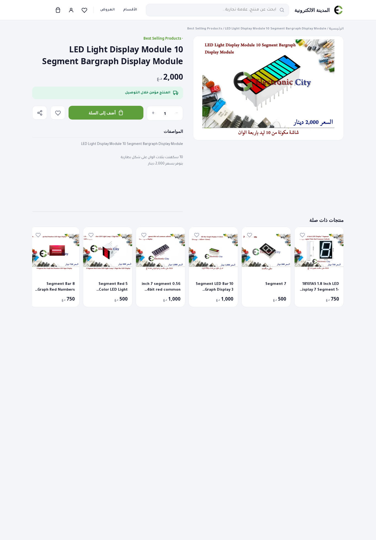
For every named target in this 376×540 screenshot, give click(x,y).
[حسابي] (71, 10)
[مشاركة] (39, 113)
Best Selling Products (204, 29)
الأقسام (130, 10)
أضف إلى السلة (102, 112)
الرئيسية (336, 29)
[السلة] (58, 10)
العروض (107, 10)
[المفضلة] (84, 10)
